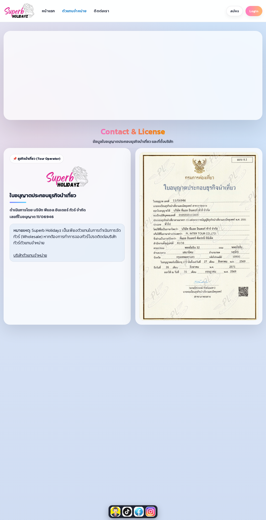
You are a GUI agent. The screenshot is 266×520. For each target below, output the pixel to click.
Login (253, 11)
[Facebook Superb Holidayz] (139, 512)
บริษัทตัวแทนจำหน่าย (30, 255)
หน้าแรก (48, 11)
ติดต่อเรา (101, 11)
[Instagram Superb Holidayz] (151, 512)
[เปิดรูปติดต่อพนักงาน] (116, 512)
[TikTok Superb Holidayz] (127, 512)
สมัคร (234, 11)
